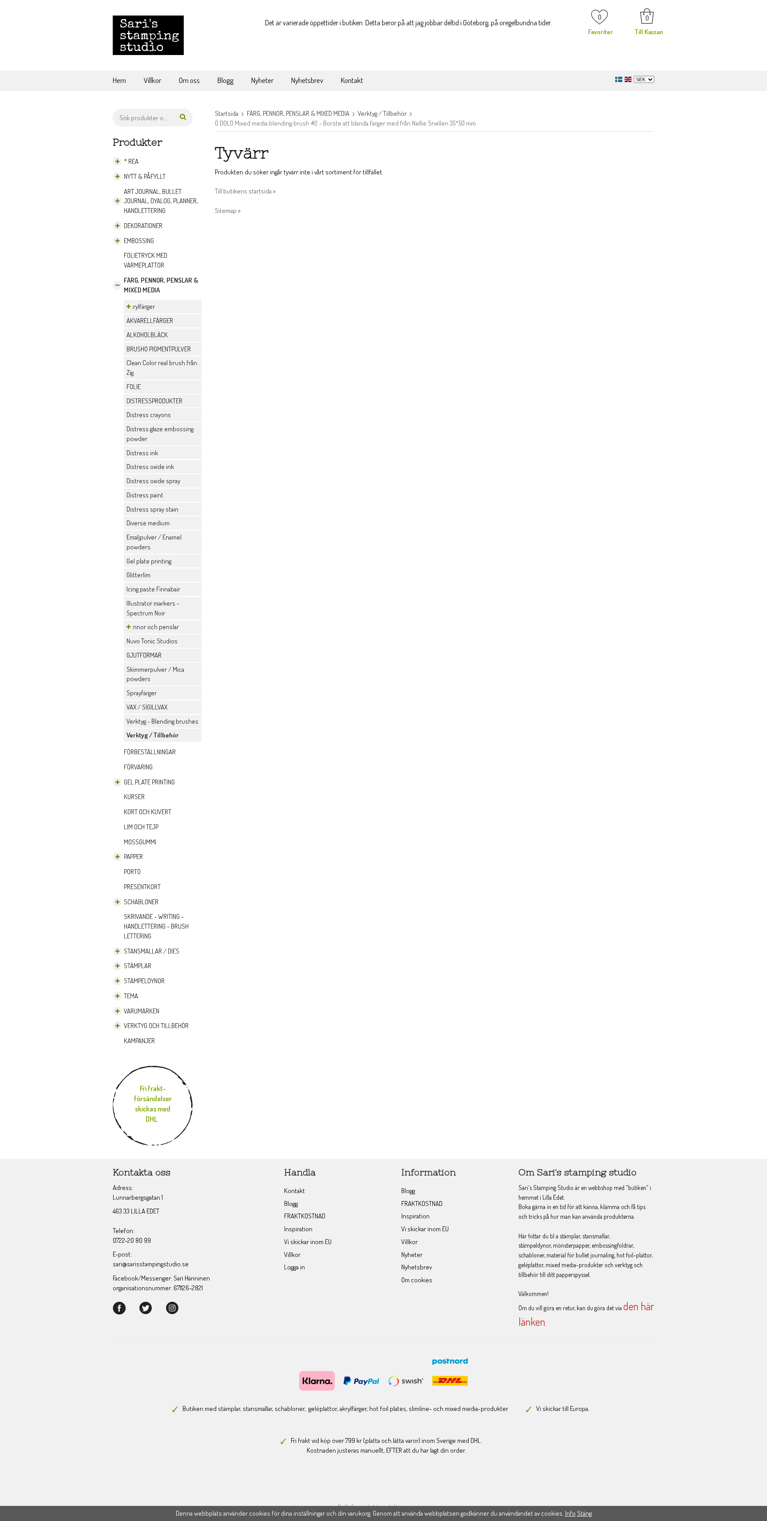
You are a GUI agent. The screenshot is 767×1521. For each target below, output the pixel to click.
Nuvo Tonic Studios (152, 641)
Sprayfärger (142, 693)
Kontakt (352, 80)
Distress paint (145, 495)
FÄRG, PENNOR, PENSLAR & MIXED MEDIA (161, 285)
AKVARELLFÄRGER (150, 320)
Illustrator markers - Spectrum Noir (153, 608)
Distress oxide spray (153, 481)
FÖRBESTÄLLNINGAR (150, 752)
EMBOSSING (139, 240)
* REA (131, 161)
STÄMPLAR (137, 965)
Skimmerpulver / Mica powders (155, 674)
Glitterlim (138, 575)
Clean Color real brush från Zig (162, 368)
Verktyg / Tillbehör (153, 735)
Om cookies (416, 1280)
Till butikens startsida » (245, 191)
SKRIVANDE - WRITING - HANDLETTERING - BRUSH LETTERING (156, 926)
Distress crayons (149, 414)
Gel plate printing (149, 561)
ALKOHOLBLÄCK (147, 335)
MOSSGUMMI (140, 842)
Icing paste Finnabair (153, 589)
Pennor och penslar (153, 627)
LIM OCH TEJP (141, 827)
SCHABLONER (141, 902)
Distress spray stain (152, 509)
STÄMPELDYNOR (144, 981)
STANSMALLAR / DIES (151, 951)
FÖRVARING (138, 767)
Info (570, 1513)
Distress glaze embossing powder (160, 434)
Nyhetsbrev (307, 80)
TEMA (131, 996)
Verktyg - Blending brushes (162, 721)
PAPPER (133, 856)
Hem (119, 80)
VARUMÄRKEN (141, 1011)
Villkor (152, 80)
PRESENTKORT (142, 887)
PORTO (132, 871)
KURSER (134, 796)
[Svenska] (620, 78)
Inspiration (298, 1229)
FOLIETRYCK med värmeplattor (145, 260)
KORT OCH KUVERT (147, 812)
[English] (629, 78)
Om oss (189, 80)
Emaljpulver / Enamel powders (154, 542)
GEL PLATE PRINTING (149, 782)
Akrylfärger (141, 306)
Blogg (225, 80)
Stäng (584, 1513)
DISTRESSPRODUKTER (154, 401)
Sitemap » (228, 210)
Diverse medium (148, 523)
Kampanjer (139, 1040)
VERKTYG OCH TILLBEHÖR (156, 1025)
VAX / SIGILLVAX (147, 707)
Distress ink (142, 453)
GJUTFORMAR (144, 655)
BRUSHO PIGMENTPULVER (159, 349)
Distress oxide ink (150, 466)
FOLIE (134, 386)
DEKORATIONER (143, 225)
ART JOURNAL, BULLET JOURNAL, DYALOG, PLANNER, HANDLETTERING (161, 201)
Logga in (294, 1267)
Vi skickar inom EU (308, 1241)
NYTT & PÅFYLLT (145, 176)
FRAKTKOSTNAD (304, 1216)
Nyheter (262, 80)
